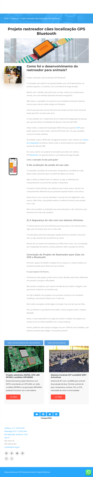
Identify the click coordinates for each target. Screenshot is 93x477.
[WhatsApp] (12, 459)
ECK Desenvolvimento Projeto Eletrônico (34, 472)
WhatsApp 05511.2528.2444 (15, 431)
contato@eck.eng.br (12, 447)
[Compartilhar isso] (43, 414)
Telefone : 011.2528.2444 (14, 428)
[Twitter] (12, 453)
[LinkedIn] (22, 453)
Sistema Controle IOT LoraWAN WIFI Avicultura (42, 376)
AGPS (78, 128)
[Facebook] (6, 453)
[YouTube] (17, 453)
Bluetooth (34, 155)
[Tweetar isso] (50, 414)
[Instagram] (6, 459)
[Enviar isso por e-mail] (37, 414)
